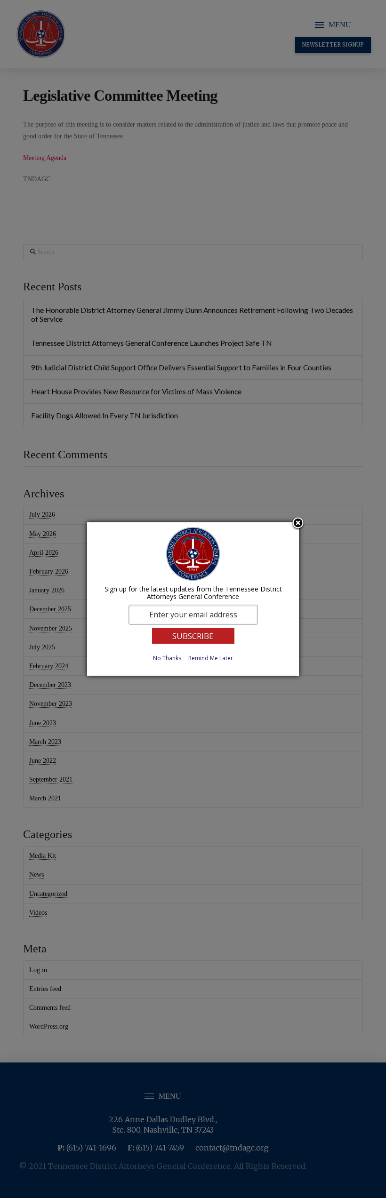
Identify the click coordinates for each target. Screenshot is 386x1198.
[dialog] (193, 599)
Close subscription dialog (298, 524)
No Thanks (167, 658)
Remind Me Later (210, 658)
